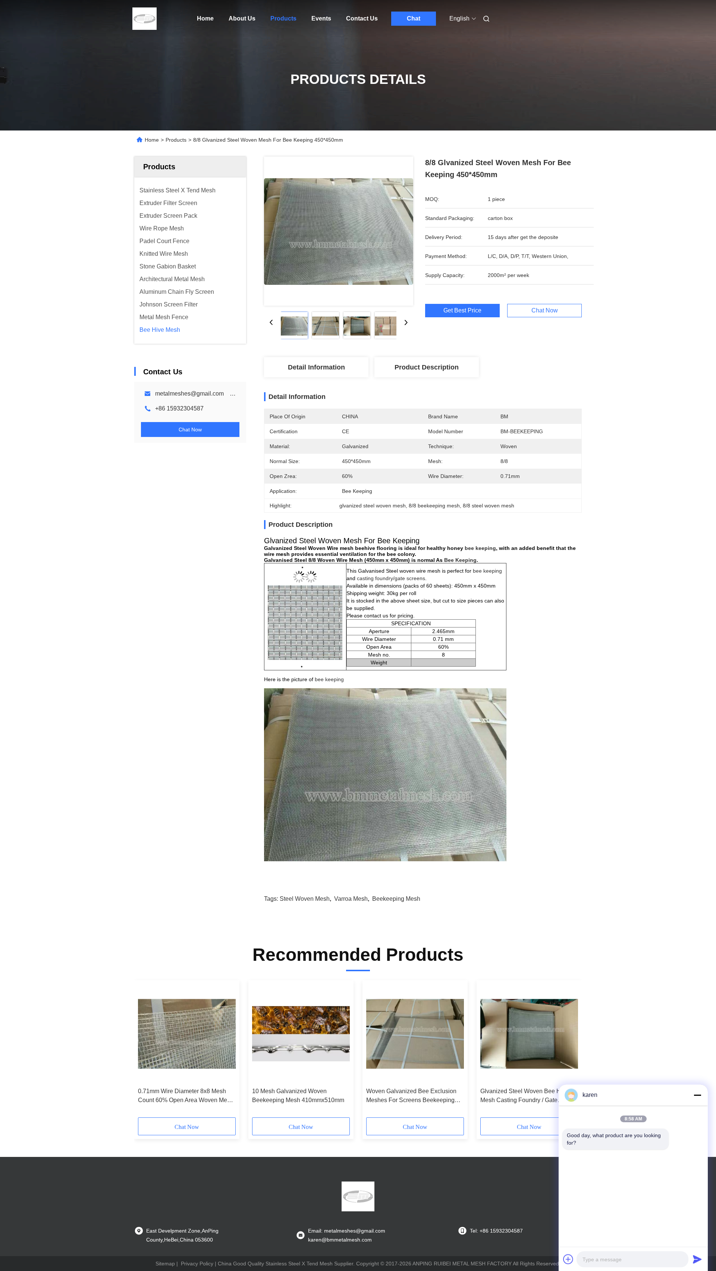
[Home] (144, 18)
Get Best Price (462, 311)
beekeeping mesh (396, 899)
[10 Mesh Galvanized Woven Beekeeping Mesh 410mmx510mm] (301, 1034)
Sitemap (165, 1264)
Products (283, 18)
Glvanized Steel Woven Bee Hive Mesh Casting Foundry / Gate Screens (524, 1096)
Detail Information (316, 367)
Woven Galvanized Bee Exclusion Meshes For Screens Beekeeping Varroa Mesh (411, 1096)
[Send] (697, 1259)
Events (321, 18)
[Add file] (568, 1259)
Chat (413, 18)
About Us (242, 18)
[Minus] (697, 1095)
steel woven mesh (305, 899)
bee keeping (480, 548)
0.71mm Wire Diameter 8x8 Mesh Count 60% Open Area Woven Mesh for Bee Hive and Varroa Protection (185, 1096)
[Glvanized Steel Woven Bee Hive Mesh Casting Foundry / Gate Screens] (529, 1034)
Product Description (427, 367)
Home (205, 18)
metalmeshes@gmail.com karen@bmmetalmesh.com (228, 393)
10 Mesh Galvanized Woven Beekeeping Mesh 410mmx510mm (298, 1095)
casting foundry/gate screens (391, 578)
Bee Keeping (460, 560)
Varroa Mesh (351, 899)
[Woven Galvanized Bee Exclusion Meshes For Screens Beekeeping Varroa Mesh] (415, 1034)
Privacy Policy (197, 1264)
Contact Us (362, 18)
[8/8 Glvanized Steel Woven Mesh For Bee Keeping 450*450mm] (338, 231)
